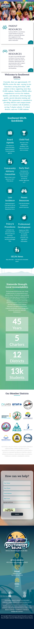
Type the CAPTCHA (8, 502)
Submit (17, 514)
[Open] (30, 8)
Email (31, 2)
